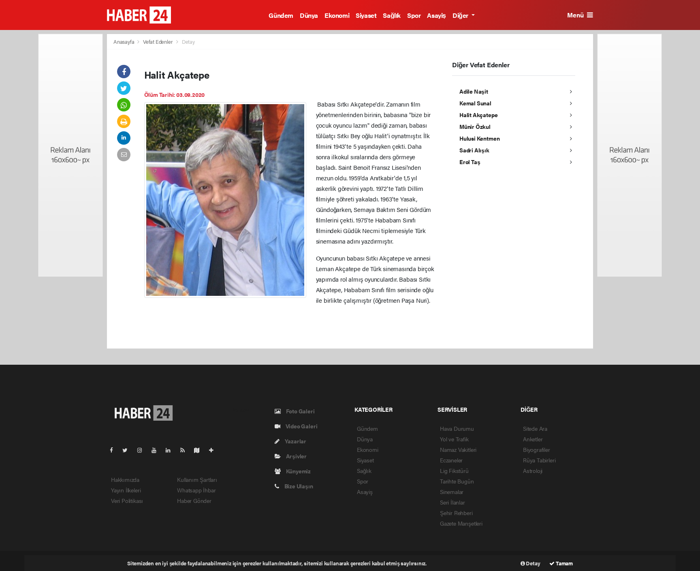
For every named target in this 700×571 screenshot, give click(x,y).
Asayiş (436, 15)
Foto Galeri (300, 411)
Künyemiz (298, 471)
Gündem (281, 15)
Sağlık (392, 15)
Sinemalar (451, 492)
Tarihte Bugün (457, 481)
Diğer (461, 15)
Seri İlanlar (452, 502)
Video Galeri (300, 426)
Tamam (564, 563)
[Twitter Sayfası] (128, 450)
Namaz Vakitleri (458, 449)
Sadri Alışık (474, 150)
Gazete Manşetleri (461, 523)
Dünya (309, 15)
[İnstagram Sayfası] (143, 450)
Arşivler (296, 456)
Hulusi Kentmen (479, 138)
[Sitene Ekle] (214, 450)
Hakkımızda (125, 479)
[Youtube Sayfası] (157, 450)
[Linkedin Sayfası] (171, 450)
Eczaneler (451, 460)
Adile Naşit (473, 91)
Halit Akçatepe (478, 115)
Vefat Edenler (158, 41)
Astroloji (532, 470)
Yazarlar (295, 441)
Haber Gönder (194, 500)
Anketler (532, 439)
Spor (413, 15)
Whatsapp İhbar (196, 490)
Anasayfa (124, 41)
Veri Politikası (127, 500)
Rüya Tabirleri (539, 460)
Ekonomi (336, 15)
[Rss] (185, 450)
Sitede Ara (535, 428)
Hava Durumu (457, 428)
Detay (532, 563)
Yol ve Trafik (454, 439)
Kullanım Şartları (197, 479)
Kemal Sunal (475, 103)
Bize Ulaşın (298, 486)
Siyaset (366, 15)
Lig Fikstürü (454, 470)
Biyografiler (536, 449)
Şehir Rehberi (456, 513)
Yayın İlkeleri (126, 490)
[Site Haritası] (200, 450)
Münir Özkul (475, 126)
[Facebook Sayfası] (115, 450)
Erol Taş (469, 162)
